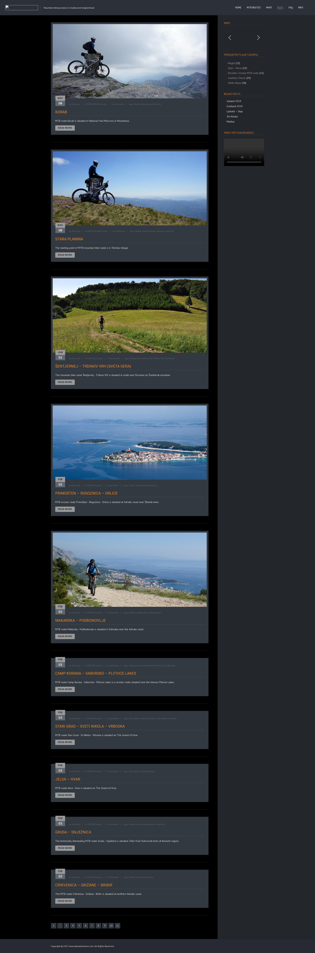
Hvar (131, 718)
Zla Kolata (232, 116)
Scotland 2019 (235, 106)
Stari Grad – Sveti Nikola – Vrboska (90, 726)
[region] (244, 37)
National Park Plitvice (154, 665)
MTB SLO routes (95, 358)
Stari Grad (139, 718)
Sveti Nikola (162, 718)
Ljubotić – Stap (235, 111)
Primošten (141, 485)
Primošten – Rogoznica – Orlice (86, 493)
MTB (89, 104)
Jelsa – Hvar (67, 779)
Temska (160, 231)
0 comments (118, 104)
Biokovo (133, 612)
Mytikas (231, 121)
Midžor (138, 231)
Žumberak (170, 358)
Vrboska (172, 718)
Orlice (132, 485)
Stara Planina (149, 231)
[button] (230, 38)
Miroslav (76, 104)
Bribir (131, 877)
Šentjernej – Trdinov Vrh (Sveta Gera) (93, 366)
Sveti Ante (150, 718)
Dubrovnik (134, 824)
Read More (65, 127)
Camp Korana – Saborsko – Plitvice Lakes (95, 673)
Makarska (142, 612)
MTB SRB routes (100, 231)
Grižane (149, 877)
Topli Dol (169, 231)
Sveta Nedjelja (147, 771)
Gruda (143, 824)
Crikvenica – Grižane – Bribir (83, 885)
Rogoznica (152, 485)
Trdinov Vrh (158, 358)
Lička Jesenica (136, 665)
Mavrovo (157, 104)
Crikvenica (140, 877)
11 (117, 925)
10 (111, 925)
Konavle (151, 824)
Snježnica (160, 824)
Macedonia (146, 104)
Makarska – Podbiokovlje (80, 620)
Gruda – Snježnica (73, 832)
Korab (137, 104)
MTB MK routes (99, 104)
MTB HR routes (94, 485)
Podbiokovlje (154, 612)
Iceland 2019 (234, 101)
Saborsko (170, 665)
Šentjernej (135, 358)
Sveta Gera (146, 358)
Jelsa (136, 771)
